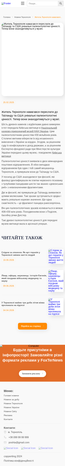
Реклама (8, 415)
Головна (6, 17)
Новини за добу (11, 399)
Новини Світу (10, 411)
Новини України (11, 407)
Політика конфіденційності (19, 460)
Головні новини (11, 395)
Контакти (8, 419)
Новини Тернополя (22, 17)
